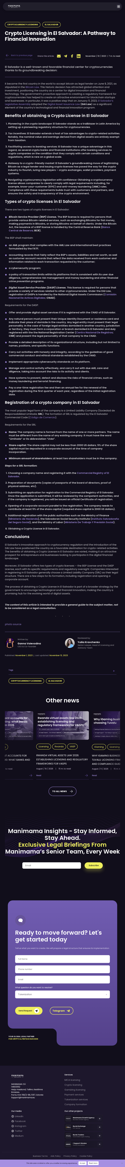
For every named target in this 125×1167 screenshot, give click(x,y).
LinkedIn (19, 1116)
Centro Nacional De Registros (94, 332)
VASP (72, 746)
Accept (82, 1163)
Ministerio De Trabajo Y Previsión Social (89, 522)
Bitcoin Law (32, 87)
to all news (59, 791)
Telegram (58, 1010)
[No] (122, 1163)
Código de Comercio (42, 417)
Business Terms (40, 1156)
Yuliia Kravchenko (89, 642)
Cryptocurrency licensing (22, 24)
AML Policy (56, 1156)
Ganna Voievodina (29, 643)
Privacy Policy (70, 1156)
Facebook (20, 1121)
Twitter (18, 1131)
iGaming (99, 746)
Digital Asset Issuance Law (63, 104)
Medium (19, 1135)
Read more (93, 1163)
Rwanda (59, 746)
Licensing (44, 746)
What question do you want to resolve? (33, 987)
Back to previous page (21, 55)
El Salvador (51, 24)
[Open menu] (118, 6)
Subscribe (94, 865)
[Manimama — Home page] (12, 6)
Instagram (20, 1126)
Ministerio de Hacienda (23, 519)
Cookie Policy (86, 1156)
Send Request (25, 1010)
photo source (13, 624)
